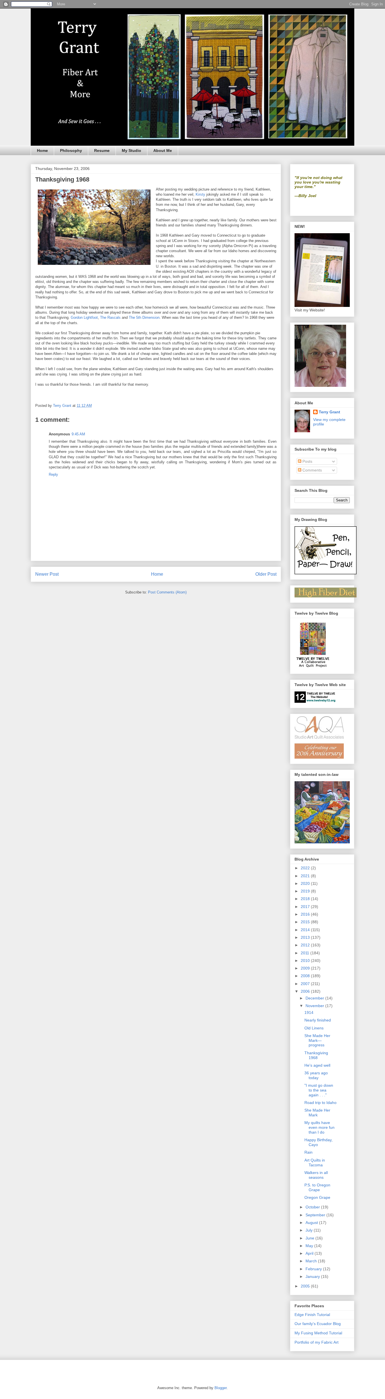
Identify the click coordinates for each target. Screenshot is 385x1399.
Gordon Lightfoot (84, 317)
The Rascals (111, 317)
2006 (306, 991)
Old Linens (314, 1028)
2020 (306, 883)
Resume (102, 150)
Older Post (265, 574)
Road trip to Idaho (320, 1102)
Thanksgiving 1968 (316, 1055)
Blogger (220, 1388)
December (315, 998)
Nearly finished (317, 1020)
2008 (306, 976)
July (310, 1230)
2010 (306, 960)
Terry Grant (329, 412)
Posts (306, 461)
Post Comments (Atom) (167, 592)
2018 (306, 898)
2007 (306, 983)
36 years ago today (316, 1075)
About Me (162, 150)
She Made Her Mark (317, 1112)
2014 (306, 929)
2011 (305, 953)
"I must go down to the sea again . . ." (318, 1090)
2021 (306, 876)
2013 (306, 937)
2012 (306, 945)
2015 (306, 922)
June (310, 1238)
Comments (311, 470)
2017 (306, 906)
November (315, 1005)
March (312, 1261)
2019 (306, 891)
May (310, 1245)
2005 (306, 1286)
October (313, 1207)
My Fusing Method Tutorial (318, 1333)
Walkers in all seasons (316, 1175)
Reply (53, 474)
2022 (306, 868)
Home (42, 150)
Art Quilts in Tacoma (314, 1162)
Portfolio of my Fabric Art (316, 1342)
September (316, 1215)
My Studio (131, 150)
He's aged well (317, 1065)
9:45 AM (78, 434)
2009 (306, 968)
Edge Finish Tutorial (312, 1314)
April (310, 1253)
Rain (308, 1152)
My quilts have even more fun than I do (319, 1127)
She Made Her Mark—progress (317, 1040)
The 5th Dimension (144, 317)
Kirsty (200, 194)
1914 (308, 1012)
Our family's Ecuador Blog (318, 1323)
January (313, 1276)
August (312, 1222)
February (314, 1269)
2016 (306, 914)
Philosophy (71, 150)
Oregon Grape (317, 1197)
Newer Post (47, 574)
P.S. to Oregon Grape (317, 1187)
